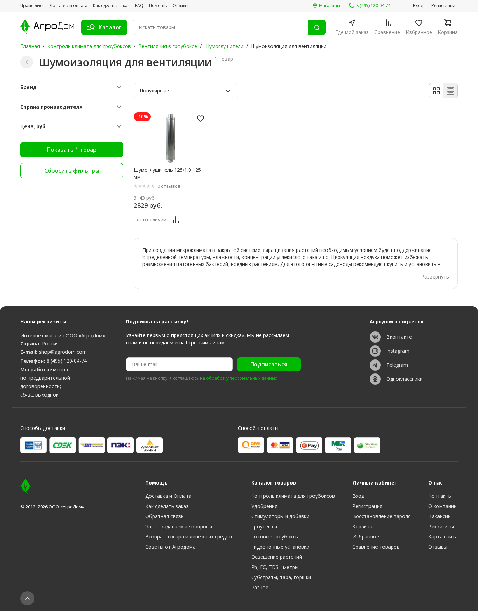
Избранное (365, 536)
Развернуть (435, 276)
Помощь (158, 5)
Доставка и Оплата (168, 496)
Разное (259, 587)
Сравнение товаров (376, 546)
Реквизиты (441, 526)
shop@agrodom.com (63, 352)
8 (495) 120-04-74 (67, 360)
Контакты (440, 496)
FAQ (139, 5)
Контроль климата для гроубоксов (89, 46)
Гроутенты (264, 526)
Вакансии (439, 516)
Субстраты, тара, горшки (281, 577)
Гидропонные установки (280, 546)
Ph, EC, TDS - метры (274, 567)
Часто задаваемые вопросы (178, 526)
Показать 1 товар (72, 149)
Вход (418, 5)
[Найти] (317, 27)
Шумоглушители (224, 46)
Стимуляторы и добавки (280, 516)
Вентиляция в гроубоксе (167, 46)
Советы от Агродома (170, 546)
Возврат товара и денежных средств (189, 536)
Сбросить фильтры (71, 170)
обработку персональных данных (241, 378)
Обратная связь (164, 516)
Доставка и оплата (68, 5)
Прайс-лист (32, 5)
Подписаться (268, 364)
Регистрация (444, 5)
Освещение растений (276, 557)
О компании (442, 506)
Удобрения (264, 506)
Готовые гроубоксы (275, 536)
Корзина (362, 526)
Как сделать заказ (111, 5)
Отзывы (180, 5)
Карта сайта (443, 536)
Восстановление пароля (381, 516)
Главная (30, 46)
